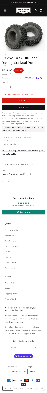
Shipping (4, 74)
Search (7, 252)
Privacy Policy (10, 283)
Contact (8, 257)
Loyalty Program (11, 246)
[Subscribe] (35, 347)
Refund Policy (10, 288)
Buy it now (23, 107)
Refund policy (10, 268)
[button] (4, 10)
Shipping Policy (11, 294)
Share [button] (7, 181)
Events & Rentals (11, 230)
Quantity (5, 82)
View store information (13, 144)
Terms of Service (11, 262)
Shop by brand (10, 241)
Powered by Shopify (32, 389)
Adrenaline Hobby (19, 389)
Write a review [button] (23, 212)
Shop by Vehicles (11, 235)
